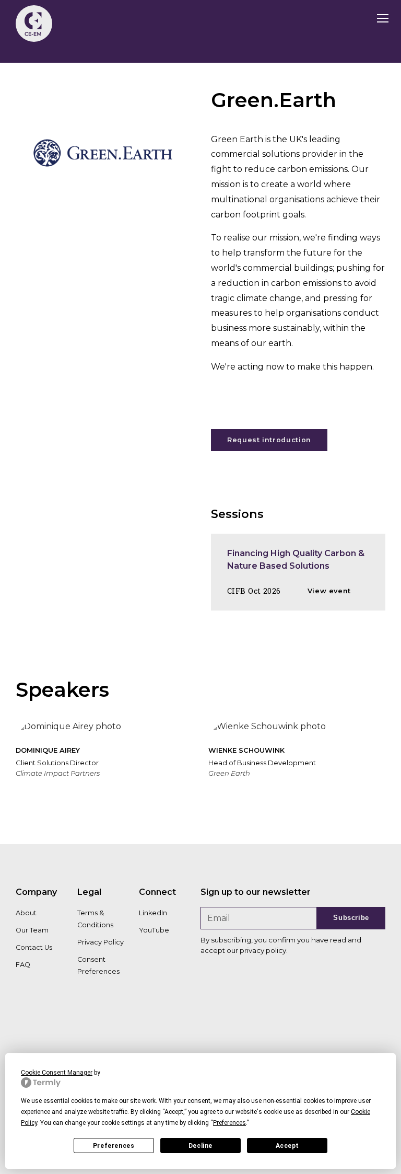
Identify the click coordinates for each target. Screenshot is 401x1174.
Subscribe (351, 918)
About (26, 913)
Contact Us (34, 947)
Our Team (32, 930)
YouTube (154, 930)
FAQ (23, 965)
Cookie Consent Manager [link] (56, 1072)
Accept (288, 1145)
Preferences (114, 1145)
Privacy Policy (100, 942)
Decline (200, 1145)
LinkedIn (153, 913)
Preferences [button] (229, 1122)
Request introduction (269, 440)
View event (329, 591)
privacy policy (263, 950)
